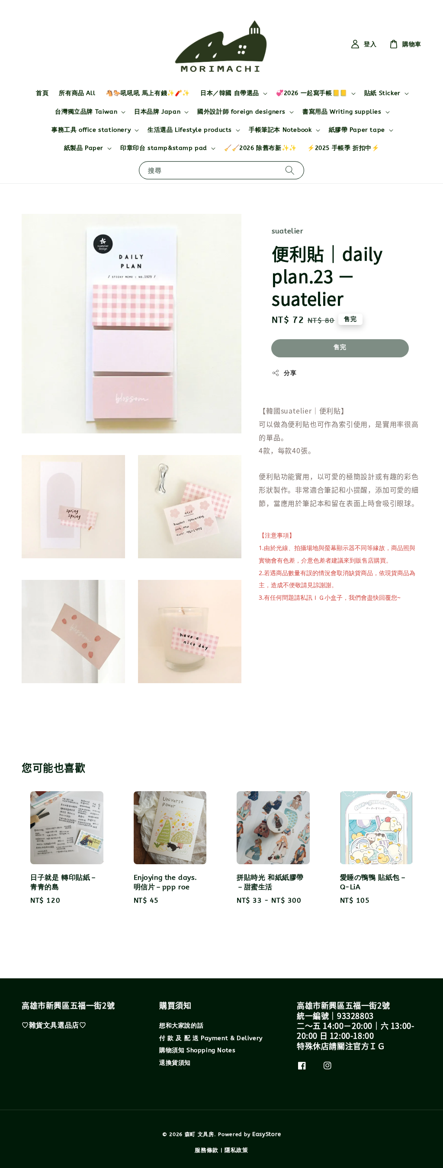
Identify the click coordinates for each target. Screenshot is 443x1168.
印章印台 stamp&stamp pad (163, 148)
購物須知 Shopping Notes (197, 1050)
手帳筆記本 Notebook (280, 130)
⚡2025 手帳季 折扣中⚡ (343, 148)
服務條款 (206, 1150)
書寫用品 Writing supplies (342, 111)
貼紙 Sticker (382, 93)
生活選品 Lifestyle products (190, 130)
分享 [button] (290, 373)
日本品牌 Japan (157, 111)
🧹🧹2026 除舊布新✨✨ (260, 148)
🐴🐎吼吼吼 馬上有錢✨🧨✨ (148, 93)
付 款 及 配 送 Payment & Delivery (211, 1038)
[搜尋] (290, 170)
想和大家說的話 (181, 1025)
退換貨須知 (175, 1062)
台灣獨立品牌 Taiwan (86, 111)
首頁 (42, 93)
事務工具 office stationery (91, 130)
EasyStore (266, 1134)
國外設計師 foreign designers (241, 111)
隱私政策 (236, 1150)
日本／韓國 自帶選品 (229, 93)
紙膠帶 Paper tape (357, 130)
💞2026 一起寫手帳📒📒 (311, 93)
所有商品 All (77, 93)
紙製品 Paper (83, 148)
